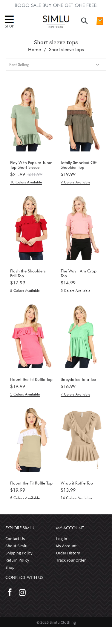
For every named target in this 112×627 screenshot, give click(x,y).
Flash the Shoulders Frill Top (28, 273)
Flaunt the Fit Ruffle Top (31, 379)
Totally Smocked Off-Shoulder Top (79, 165)
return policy (17, 560)
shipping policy (19, 553)
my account (66, 545)
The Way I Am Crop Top (78, 273)
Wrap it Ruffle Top (77, 483)
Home (34, 49)
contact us (15, 538)
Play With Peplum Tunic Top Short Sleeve (31, 165)
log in (61, 538)
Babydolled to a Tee (78, 379)
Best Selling (19, 64)
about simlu (16, 545)
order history (68, 553)
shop (10, 567)
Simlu (55, 622)
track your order (71, 560)
